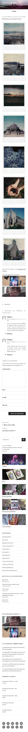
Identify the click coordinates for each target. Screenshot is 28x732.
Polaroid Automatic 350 (15, 671)
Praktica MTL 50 (9, 656)
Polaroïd (7, 304)
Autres (4, 540)
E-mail (4, 397)
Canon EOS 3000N (10, 666)
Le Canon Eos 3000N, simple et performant (13, 664)
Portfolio (4, 466)
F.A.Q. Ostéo (5, 549)
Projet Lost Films (6, 564)
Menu (14, 11)
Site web (4, 405)
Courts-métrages (6, 546)
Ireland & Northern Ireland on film (10, 584)
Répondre (9, 333)
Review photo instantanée (9, 511)
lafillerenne (10, 2)
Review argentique (7, 496)
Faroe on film (5, 589)
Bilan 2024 (5, 600)
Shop (3, 481)
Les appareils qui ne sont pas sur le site (12, 647)
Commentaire (6, 369)
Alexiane (9, 339)
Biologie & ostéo (6, 543)
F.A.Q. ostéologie (6, 526)
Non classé (5, 552)
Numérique (5, 555)
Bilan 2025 (5, 580)
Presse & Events (6, 561)
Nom (4, 389)
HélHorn (9, 317)
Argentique (5, 537)
